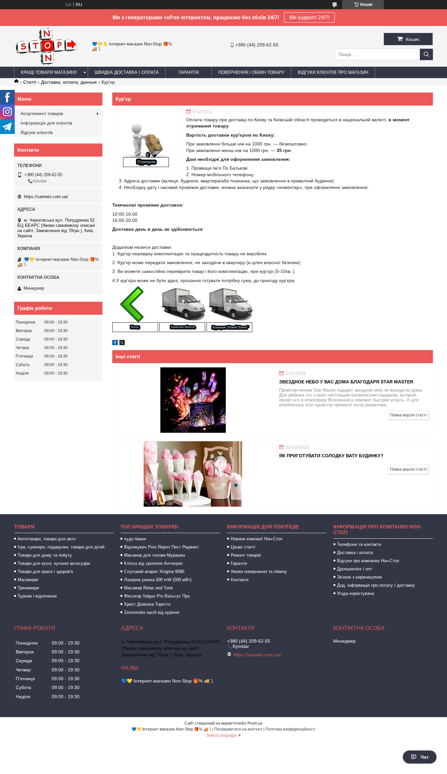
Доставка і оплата (355, 552)
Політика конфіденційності (290, 729)
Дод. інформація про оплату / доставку (376, 585)
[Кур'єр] (146, 142)
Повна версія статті (408, 415)
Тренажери (28, 587)
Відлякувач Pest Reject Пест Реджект (161, 547)
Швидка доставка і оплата (127, 72)
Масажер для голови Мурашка (154, 555)
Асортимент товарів (42, 113)
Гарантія (188, 72)
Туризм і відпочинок (37, 596)
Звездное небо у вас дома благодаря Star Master (346, 381)
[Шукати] (426, 54)
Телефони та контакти (359, 544)
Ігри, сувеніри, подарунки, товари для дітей (61, 547)
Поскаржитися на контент (238, 729)
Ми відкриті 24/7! (309, 17)
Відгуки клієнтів (37, 132)
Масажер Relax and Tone (148, 587)
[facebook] (115, 343)
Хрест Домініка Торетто (147, 604)
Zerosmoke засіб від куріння (151, 612)
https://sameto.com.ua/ (46, 196)
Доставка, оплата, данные (69, 82)
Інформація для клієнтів (46, 123)
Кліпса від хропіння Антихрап (153, 563)
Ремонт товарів (246, 555)
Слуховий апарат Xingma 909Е (154, 571)
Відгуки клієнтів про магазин (333, 72)
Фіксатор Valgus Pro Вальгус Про (157, 596)
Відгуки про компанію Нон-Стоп (368, 560)
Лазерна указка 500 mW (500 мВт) (157, 579)
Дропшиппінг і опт (354, 568)
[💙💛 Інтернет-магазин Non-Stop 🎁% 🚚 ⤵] (46, 63)
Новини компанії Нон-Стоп (256, 538)
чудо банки (135, 538)
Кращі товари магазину (49, 72)
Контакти (239, 579)
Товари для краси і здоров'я (45, 571)
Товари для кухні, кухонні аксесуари (54, 563)
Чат (424, 757)
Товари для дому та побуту (45, 555)
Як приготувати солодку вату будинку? (331, 455)
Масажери (28, 579)
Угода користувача (355, 593)
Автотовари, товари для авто (47, 538)
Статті (29, 82)
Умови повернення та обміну (259, 571)
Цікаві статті (243, 547)
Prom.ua (254, 723)
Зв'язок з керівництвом (359, 577)
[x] (122, 343)
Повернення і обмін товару (251, 72)
